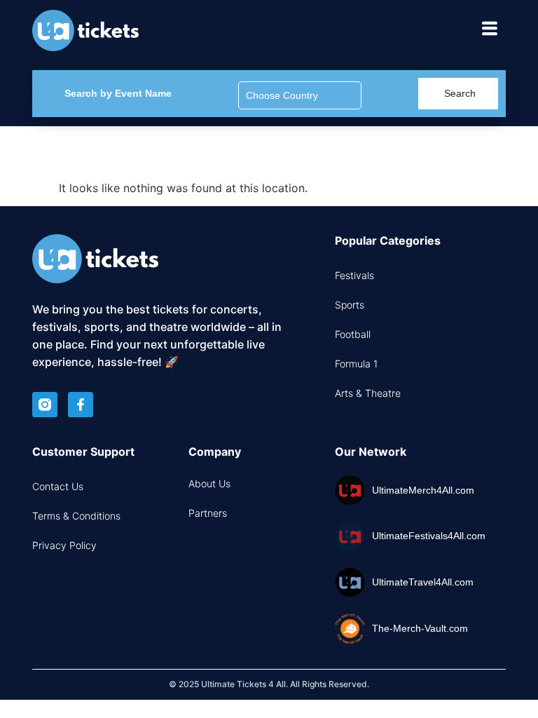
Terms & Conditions (76, 516)
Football (353, 334)
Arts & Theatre (368, 393)
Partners (207, 513)
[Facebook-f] (80, 404)
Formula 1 (356, 364)
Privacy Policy (64, 545)
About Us (209, 483)
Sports (349, 305)
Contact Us (57, 486)
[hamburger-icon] (490, 30)
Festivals (354, 275)
